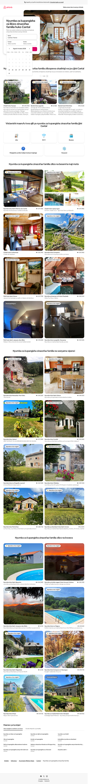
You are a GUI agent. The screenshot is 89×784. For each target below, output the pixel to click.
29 (26, 70)
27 (19, 70)
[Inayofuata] (47, 76)
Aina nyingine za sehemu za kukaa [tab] (13, 728)
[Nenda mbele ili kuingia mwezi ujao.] (29, 48)
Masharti (46, 781)
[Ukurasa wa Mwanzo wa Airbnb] (7, 7)
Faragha (40, 781)
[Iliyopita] (40, 76)
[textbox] (14, 44)
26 (16, 70)
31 (9, 73)
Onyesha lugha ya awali (56, 2)
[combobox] (22, 38)
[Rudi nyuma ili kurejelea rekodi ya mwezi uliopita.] (9, 48)
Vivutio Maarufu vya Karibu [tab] (33, 728)
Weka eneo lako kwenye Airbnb (73, 7)
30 (29, 70)
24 (9, 70)
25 (12, 70)
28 (22, 70)
